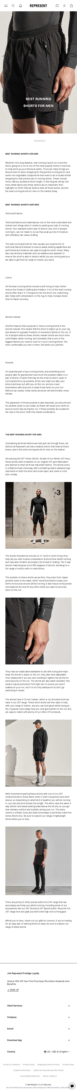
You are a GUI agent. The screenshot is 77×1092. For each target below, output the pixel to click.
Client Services (14, 1005)
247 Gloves (31, 908)
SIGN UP (14, 989)
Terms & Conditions (11, 1064)
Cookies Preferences (21, 1070)
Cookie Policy (68, 1064)
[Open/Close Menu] (6, 5)
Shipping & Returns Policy (48, 1064)
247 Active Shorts (29, 458)
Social (10, 1028)
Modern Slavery (50, 1076)
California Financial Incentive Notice (48, 1070)
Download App (14, 1040)
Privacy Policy (29, 1064)
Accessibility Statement (30, 1076)
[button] (13, 5)
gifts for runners (47, 920)
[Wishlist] (57, 5)
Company (11, 1017)
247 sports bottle (48, 908)
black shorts (20, 927)
